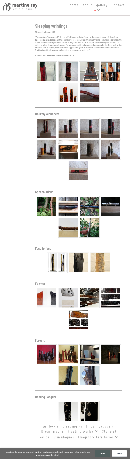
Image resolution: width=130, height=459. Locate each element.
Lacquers (106, 426)
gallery (102, 5)
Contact (118, 5)
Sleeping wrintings (78, 426)
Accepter (103, 453)
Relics (44, 437)
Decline (119, 453)
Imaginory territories (96, 437)
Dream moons (52, 431)
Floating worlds (81, 431)
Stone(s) (109, 431)
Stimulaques (64, 437)
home (74, 5)
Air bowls (51, 426)
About (87, 5)
